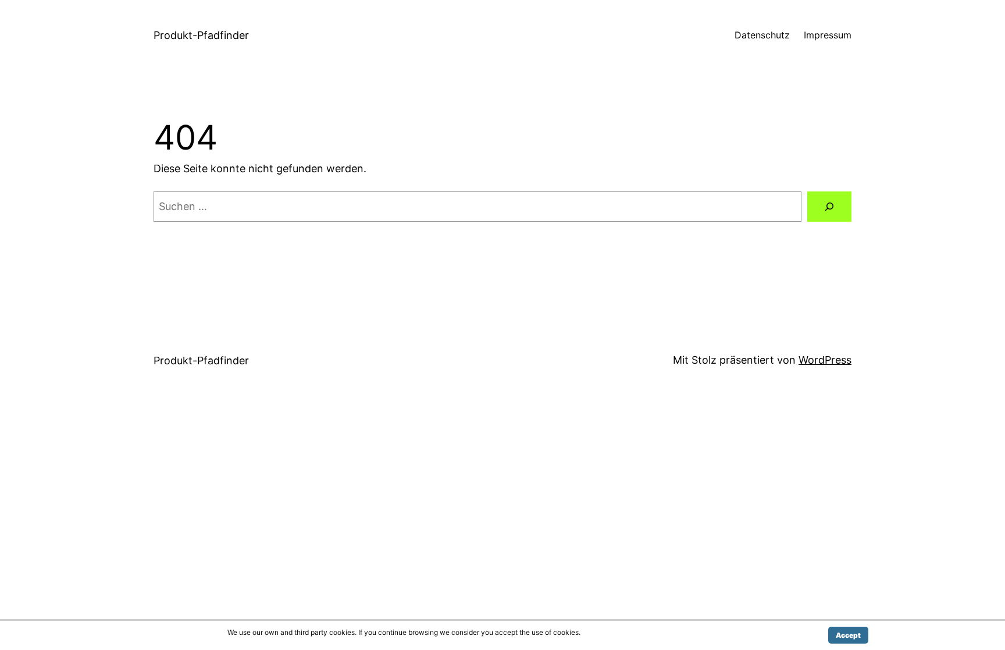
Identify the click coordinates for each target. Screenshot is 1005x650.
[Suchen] (829, 206)
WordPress (825, 360)
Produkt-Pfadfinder (201, 35)
